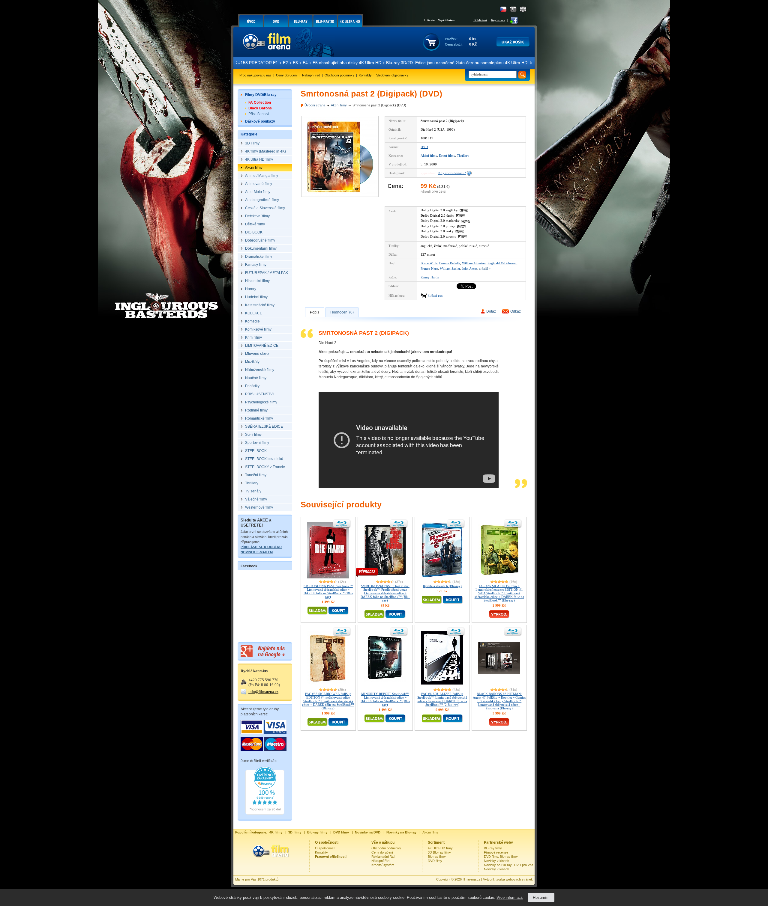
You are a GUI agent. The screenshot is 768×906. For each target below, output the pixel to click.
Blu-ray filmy (437, 856)
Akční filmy (339, 105)
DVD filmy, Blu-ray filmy (501, 856)
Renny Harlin (430, 277)
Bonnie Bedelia (449, 263)
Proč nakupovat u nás (255, 75)
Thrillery (463, 155)
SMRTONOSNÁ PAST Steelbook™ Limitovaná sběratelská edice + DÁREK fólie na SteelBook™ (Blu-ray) (328, 591)
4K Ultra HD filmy (440, 848)
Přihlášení (480, 20)
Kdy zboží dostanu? (452, 173)
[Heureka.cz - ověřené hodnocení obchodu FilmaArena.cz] (264, 813)
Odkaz (515, 311)
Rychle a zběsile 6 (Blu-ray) (442, 586)
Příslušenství (258, 114)
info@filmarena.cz (263, 691)
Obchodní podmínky (339, 75)
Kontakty (365, 75)
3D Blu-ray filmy (439, 852)
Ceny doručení (287, 75)
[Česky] (503, 9)
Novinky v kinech (496, 861)
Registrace (498, 20)
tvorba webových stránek (514, 879)
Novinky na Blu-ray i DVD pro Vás (508, 865)
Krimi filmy (447, 155)
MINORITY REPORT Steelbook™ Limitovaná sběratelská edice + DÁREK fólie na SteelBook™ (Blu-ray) (385, 699)
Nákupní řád (311, 75)
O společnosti (325, 848)
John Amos (469, 268)
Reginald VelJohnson (502, 263)
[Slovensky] (513, 9)
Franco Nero (429, 268)
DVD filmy (435, 861)
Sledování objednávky (392, 75)
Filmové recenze (496, 852)
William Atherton (474, 263)
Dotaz (491, 311)
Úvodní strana (314, 105)
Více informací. (509, 897)
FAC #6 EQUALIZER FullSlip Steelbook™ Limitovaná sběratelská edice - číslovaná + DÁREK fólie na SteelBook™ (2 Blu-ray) (442, 699)
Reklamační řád (382, 856)
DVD (424, 147)
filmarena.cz (471, 879)
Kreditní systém (382, 865)
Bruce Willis (429, 263)
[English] (523, 9)
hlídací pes (435, 295)
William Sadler (450, 268)
